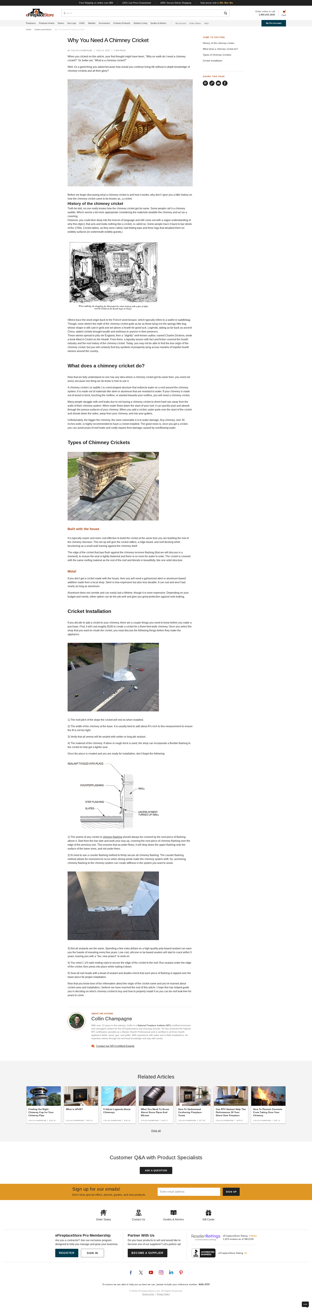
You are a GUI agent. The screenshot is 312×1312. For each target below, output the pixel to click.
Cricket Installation (212, 60)
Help (206, 23)
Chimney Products (121, 23)
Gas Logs (71, 23)
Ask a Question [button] (156, 1170)
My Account (181, 23)
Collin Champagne (81, 50)
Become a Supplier (147, 1253)
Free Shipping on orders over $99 (96, 3)
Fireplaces (31, 23)
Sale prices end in (216, 3)
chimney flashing (112, 837)
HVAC (82, 23)
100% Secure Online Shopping (175, 3)
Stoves (61, 23)
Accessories (104, 23)
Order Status (195, 23)
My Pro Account (273, 23)
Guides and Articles (43, 29)
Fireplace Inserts (46, 23)
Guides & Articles (158, 23)
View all (156, 1130)
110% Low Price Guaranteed (136, 3)
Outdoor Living (140, 23)
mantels (164, 347)
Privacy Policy (163, 1294)
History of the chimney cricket (218, 43)
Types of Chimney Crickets (217, 54)
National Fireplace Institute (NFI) (154, 1025)
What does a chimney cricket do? (220, 49)
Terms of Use (148, 1294)
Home (28, 29)
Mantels (92, 23)
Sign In (92, 1253)
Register (66, 1253)
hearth (127, 327)
